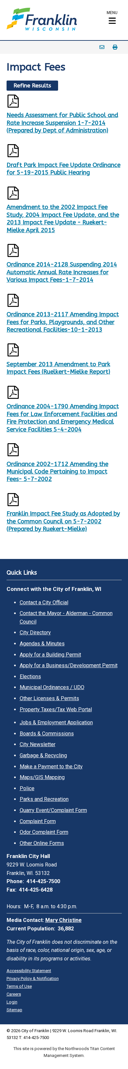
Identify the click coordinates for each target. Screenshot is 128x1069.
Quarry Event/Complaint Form (53, 810)
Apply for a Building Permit (50, 655)
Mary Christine (63, 920)
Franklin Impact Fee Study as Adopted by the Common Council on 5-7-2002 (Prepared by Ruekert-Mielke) (63, 521)
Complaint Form (38, 821)
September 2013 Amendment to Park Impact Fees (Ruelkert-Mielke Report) (58, 368)
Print (115, 47)
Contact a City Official (44, 602)
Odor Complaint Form (44, 832)
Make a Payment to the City (51, 766)
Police (27, 788)
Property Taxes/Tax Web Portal (56, 709)
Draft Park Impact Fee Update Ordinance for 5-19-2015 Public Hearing (63, 168)
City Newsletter (37, 744)
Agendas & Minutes (42, 643)
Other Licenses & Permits (49, 698)
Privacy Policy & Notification (33, 978)
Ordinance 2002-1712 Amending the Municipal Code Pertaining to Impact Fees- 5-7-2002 (57, 471)
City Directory (35, 632)
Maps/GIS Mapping (42, 777)
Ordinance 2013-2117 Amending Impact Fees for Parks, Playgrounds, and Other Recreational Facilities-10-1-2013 (63, 322)
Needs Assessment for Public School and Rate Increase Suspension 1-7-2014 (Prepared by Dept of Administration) (62, 123)
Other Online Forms (42, 843)
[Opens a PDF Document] (64, 102)
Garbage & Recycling (43, 755)
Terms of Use (19, 986)
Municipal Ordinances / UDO (52, 687)
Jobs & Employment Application (56, 722)
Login (12, 1002)
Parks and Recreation (44, 799)
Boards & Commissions (47, 733)
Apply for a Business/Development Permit (68, 665)
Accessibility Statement (29, 970)
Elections (30, 676)
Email (102, 47)
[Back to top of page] (114, 1053)
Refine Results (32, 85)
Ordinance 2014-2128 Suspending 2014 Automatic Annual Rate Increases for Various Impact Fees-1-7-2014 (62, 272)
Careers (14, 994)
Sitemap (14, 1009)
